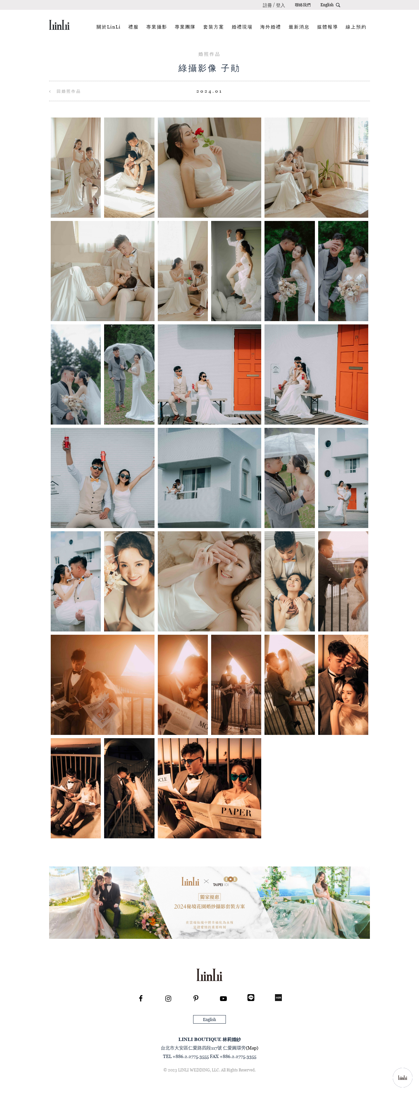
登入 (280, 5)
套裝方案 (213, 26)
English (327, 4)
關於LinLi (109, 26)
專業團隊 (185, 26)
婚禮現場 (242, 26)
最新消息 (299, 26)
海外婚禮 (270, 26)
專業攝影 (156, 26)
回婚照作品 (68, 91)
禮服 (133, 26)
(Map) (252, 1047)
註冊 (267, 5)
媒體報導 (327, 26)
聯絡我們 (303, 4)
